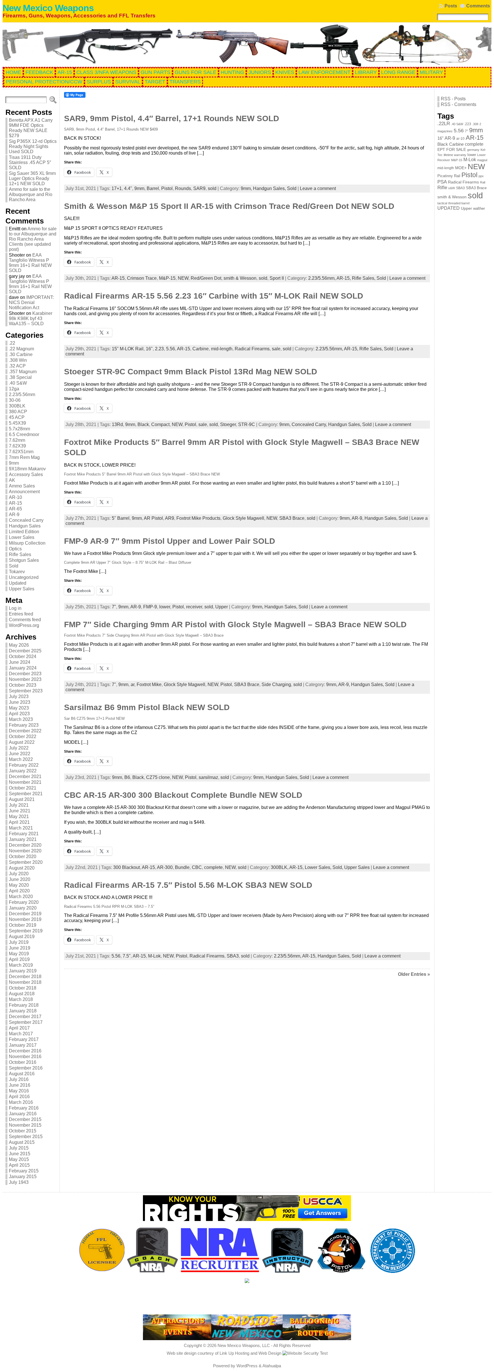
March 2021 (21, 828)
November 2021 (25, 782)
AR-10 (15, 497)
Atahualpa (271, 1365)
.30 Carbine (21, 354)
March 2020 (21, 896)
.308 (475, 124)
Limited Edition (24, 531)
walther (479, 208)
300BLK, (280, 867)
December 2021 (25, 776)
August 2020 (22, 868)
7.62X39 (17, 445)
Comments (478, 5)
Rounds (183, 188)
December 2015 (25, 1119)
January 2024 (23, 667)
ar (132, 684)
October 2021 (22, 788)
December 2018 (25, 976)
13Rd (117, 424)
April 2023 (19, 713)
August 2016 (22, 1073)
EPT (441, 149)
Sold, (338, 867)
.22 (12, 343)
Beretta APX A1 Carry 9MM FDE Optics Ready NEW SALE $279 (31, 128)
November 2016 (25, 1056)
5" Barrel (121, 518)
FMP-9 (150, 606)
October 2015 (22, 1130)
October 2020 (22, 856)
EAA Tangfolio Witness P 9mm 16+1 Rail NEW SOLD (30, 263)
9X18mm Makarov (27, 468)
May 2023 (19, 708)
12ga (14, 388)
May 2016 (19, 1090)
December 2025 (25, 650)
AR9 (169, 518)
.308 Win (18, 360)
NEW (183, 278)
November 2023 (25, 679)
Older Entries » (414, 974)
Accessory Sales (26, 474)
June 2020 (19, 879)
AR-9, (358, 518)
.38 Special (20, 377)
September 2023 (26, 690)
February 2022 (24, 765)
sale (276, 348)
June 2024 (19, 662)
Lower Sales (21, 537)
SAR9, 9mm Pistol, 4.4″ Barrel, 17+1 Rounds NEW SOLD (171, 118)
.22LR (443, 123)
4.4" (128, 188)
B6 (127, 777)
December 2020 (25, 845)
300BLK (17, 405)
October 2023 (22, 685)
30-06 (15, 400)
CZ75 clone (158, 777)
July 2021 (19, 805)
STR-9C (246, 424)
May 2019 (19, 953)
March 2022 (21, 759)
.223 (467, 124)
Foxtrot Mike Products (198, 518)
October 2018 (22, 988)
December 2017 (25, 1016)
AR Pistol (153, 518)
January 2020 (23, 908)
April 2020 (19, 890)
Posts (451, 5)
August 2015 (22, 1142)
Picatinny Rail (448, 176)
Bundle (182, 867)
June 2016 (19, 1085)
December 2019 (25, 913)
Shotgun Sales (24, 560)
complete (213, 867)
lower (164, 606)
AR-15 (15, 503)
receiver (194, 606)
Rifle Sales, (364, 278)
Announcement (24, 491)
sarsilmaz (208, 777)
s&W (451, 188)
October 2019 (22, 925)
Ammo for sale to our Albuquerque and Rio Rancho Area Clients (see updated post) (33, 239)
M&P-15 (167, 278)
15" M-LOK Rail (128, 348)
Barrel (153, 188)
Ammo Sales (22, 485)
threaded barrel (458, 203)
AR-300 (165, 867)
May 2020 (19, 885)
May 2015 (19, 1159)
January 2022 (23, 770)
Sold (13, 565)
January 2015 (23, 1176)
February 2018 (24, 1005)
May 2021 (19, 816)
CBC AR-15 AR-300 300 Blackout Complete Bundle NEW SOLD (183, 795)
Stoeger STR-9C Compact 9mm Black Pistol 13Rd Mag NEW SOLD (190, 371)
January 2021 (23, 839)
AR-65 (15, 508)
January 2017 (23, 1045)
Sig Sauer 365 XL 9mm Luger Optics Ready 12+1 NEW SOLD (32, 178)
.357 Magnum (23, 371)
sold (212, 188)
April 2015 (19, 1165)
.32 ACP (17, 365)
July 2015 (19, 1148)
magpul (482, 160)
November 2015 (25, 1125)
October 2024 (22, 656)
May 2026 (19, 645)
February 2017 (24, 1039)
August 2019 (22, 936)
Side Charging (276, 684)
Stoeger (228, 424)
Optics (15, 548)
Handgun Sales (25, 525)
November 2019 (25, 919)
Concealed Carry (26, 520)
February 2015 (24, 1170)
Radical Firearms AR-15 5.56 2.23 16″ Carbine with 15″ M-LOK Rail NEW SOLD (213, 295)
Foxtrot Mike (149, 684)
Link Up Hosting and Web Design (250, 1353)
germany (473, 149)
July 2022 (19, 748)
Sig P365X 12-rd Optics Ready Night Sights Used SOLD (33, 146)
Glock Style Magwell (243, 518)
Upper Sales (21, 588)
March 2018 (21, 999)
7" (114, 606)
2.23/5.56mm (22, 394)
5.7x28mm (19, 428)
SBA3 (233, 956)
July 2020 (19, 873)
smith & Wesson (240, 278)
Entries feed (21, 613)
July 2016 (19, 1079)
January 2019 (23, 970)
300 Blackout (126, 867)
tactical (442, 203)
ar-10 (460, 139)
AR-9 (14, 514)
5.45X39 (17, 423)
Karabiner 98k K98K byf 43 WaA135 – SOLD (30, 318)
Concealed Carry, (310, 424)
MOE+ (461, 168)
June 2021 (19, 810)
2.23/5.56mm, (322, 278)
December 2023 (25, 673)
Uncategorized (24, 577)
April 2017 (19, 1028)
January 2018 (23, 1010)
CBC (197, 867)
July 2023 (19, 696)
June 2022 (19, 753)
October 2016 (22, 1062)
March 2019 (21, 965)
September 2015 (26, 1136)
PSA (442, 182)
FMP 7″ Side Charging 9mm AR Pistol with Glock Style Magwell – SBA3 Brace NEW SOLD (235, 624)
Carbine (200, 348)
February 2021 (24, 833)
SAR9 (199, 188)
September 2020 (26, 862)
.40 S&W (18, 383)
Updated (17, 583)
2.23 (159, 348)
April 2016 (19, 1096)
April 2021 (19, 822)
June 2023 (19, 702)
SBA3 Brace (291, 518)
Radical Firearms (252, 348)
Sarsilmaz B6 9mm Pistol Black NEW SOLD (147, 707)
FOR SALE (456, 149)
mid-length (221, 348)
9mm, (247, 188)
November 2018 (25, 982)
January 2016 (23, 1113)
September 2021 (26, 793)
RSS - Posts (453, 98)
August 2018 (22, 993)
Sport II (277, 278)
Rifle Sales (20, 554)
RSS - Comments (458, 104)
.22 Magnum (21, 348)
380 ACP (18, 411)
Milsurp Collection (27, 543)
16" (149, 348)
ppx (481, 176)
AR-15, (344, 278)
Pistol (167, 188)
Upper (221, 606)
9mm (14, 463)
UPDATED (448, 208)
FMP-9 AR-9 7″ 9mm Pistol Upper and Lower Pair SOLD (169, 541)
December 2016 (25, 1050)
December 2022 (25, 730)
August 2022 (22, 742)
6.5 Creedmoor (24, 434)
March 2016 (21, 1102)
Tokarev (17, 571)
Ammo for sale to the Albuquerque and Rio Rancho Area (30, 194)
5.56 (170, 348)
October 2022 (22, 736)
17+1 (116, 188)
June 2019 (19, 948)
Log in (15, 608)
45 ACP (17, 417)
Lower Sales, (318, 867)
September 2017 (26, 1022)
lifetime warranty (455, 155)
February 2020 (24, 902)
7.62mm (17, 440)
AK (12, 480)
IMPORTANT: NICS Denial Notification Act (31, 302)
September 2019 (26, 930)
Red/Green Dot (206, 278)
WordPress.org (24, 625)
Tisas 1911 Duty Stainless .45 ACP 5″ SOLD (30, 162)
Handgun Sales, (270, 188)
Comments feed (25, 619)
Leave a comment (318, 188)
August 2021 (22, 799)
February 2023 (24, 725)
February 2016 (24, 1108)
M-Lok (154, 956)
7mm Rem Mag (24, 457)
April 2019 (19, 959)
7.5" (127, 956)
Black (143, 424)
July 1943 (19, 1182)
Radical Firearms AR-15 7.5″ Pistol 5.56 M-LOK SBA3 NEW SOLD (188, 885)
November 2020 (25, 850)
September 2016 (26, 1068)
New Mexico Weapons (48, 8)
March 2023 (21, 719)
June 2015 (19, 1153)
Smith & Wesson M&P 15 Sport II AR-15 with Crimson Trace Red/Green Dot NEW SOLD (229, 206)
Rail (482, 182)
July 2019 (19, 942)
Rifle (442, 187)
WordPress (247, 1365)
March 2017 (21, 1033)
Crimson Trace (142, 278)
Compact (160, 424)
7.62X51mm (21, 451)
